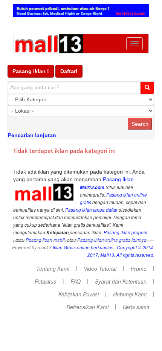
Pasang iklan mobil (45, 240)
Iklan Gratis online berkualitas (83, 247)
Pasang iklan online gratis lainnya (112, 240)
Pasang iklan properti (125, 232)
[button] (31, 71)
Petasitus (45, 281)
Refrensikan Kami (87, 307)
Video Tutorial (100, 268)
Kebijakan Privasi (78, 294)
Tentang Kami (52, 268)
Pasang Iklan (118, 179)
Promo (139, 268)
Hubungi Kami (130, 294)
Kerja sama (136, 307)
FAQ (75, 281)
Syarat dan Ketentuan (121, 281)
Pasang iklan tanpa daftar (91, 210)
